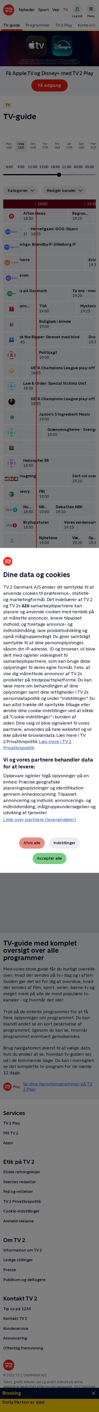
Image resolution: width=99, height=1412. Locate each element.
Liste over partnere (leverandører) (39, 819)
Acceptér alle (49, 858)
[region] (49, 706)
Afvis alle (31, 843)
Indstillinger (64, 843)
